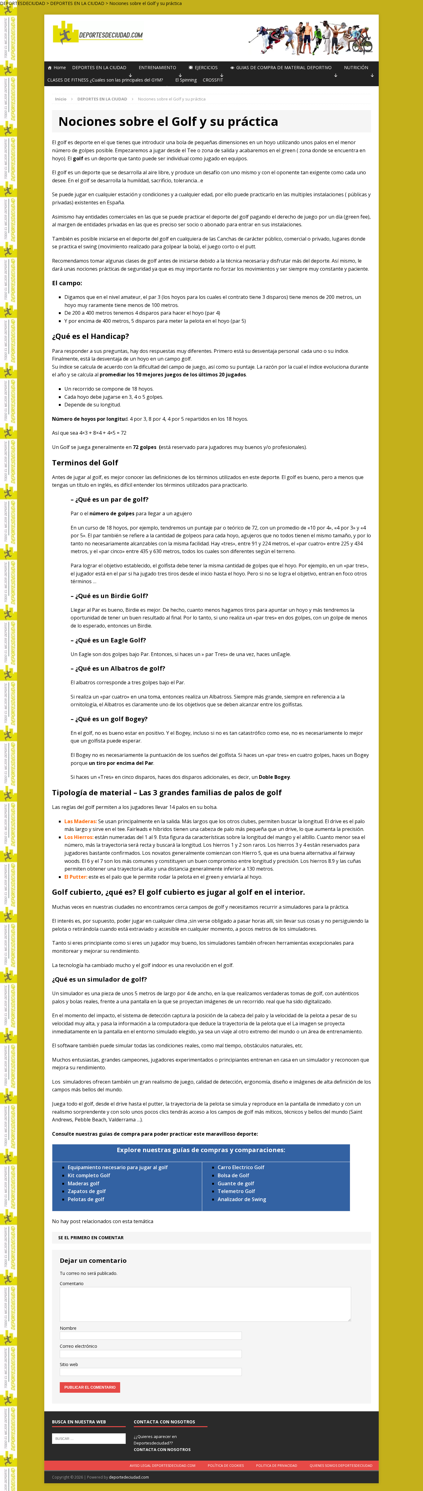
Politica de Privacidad (276, 1465)
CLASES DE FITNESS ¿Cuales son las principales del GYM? (105, 80)
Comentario (72, 1283)
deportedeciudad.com (129, 1477)
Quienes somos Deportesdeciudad (341, 1465)
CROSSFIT (213, 80)
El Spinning (186, 80)
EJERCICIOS (206, 67)
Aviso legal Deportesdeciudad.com (162, 1465)
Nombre (68, 1328)
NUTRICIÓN (356, 67)
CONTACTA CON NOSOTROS (162, 1449)
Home (60, 67)
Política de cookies (226, 1465)
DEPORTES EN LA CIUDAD (99, 67)
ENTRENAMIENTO (157, 67)
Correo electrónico (78, 1346)
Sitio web (69, 1364)
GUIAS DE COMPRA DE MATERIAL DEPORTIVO (284, 67)
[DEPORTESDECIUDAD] (97, 33)
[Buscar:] (89, 1438)
